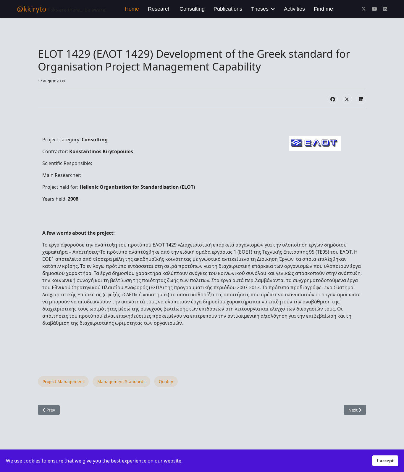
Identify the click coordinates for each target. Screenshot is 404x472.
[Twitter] (364, 9)
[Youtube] (374, 9)
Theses (260, 9)
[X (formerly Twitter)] (347, 99)
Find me (323, 9)
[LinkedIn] (361, 99)
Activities (294, 9)
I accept (385, 460)
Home (132, 9)
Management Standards (121, 381)
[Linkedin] (385, 9)
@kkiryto (31, 8)
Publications (228, 9)
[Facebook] (333, 99)
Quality (166, 381)
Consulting (192, 9)
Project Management (63, 381)
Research (159, 9)
